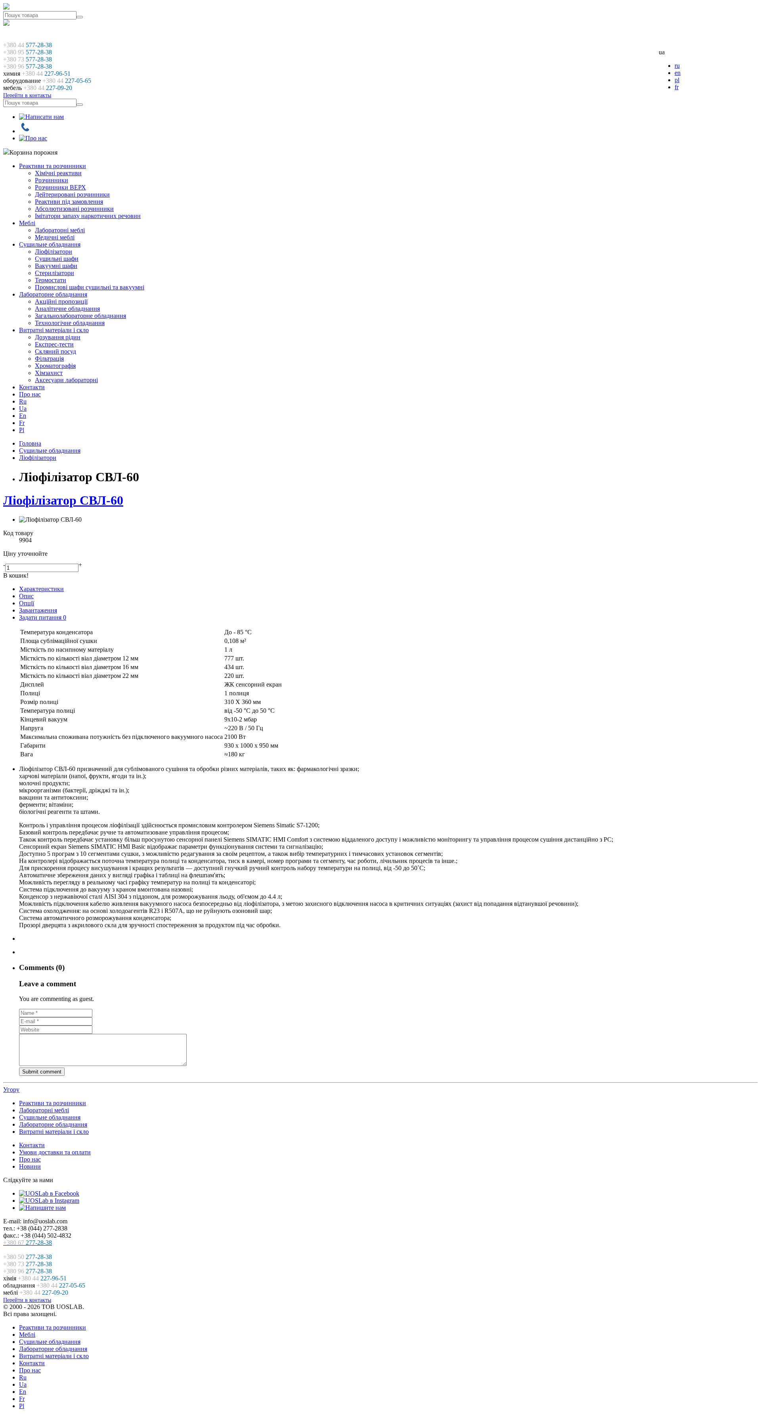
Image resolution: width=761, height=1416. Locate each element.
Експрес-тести (54, 344)
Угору (11, 1089)
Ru (23, 401)
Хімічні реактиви (58, 173)
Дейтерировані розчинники (72, 194)
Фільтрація (49, 358)
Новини (30, 1166)
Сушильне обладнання (49, 244)
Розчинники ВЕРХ (60, 187)
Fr (22, 422)
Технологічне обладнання (70, 323)
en (678, 72)
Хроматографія (55, 365)
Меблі (27, 223)
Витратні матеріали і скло (54, 330)
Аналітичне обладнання (67, 308)
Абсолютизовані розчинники (74, 208)
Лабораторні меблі (60, 230)
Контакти (32, 387)
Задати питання (42, 617)
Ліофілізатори (53, 251)
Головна (30, 443)
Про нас (30, 394)
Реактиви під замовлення (69, 201)
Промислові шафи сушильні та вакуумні (89, 287)
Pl (21, 430)
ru (677, 65)
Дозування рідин (57, 337)
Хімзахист (49, 372)
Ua (23, 408)
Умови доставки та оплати (55, 1152)
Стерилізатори (54, 273)
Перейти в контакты (27, 95)
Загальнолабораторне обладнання (80, 315)
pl (677, 80)
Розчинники (51, 180)
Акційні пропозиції (61, 301)
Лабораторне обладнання (53, 294)
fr (677, 87)
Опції (26, 603)
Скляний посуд (55, 351)
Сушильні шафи (56, 258)
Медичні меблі (55, 237)
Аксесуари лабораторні (66, 380)
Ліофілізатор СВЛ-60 (63, 500)
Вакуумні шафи (56, 265)
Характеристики (41, 589)
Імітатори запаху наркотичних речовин (88, 215)
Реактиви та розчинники (52, 166)
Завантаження (38, 610)
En (22, 415)
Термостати (50, 280)
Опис (26, 596)
